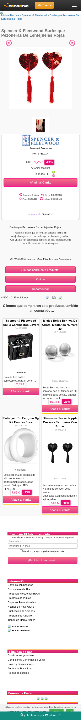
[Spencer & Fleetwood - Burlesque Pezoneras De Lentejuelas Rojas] (40, 78)
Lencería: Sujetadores (60, 259)
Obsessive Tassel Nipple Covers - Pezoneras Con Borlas (60, 422)
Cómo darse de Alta (19, 589)
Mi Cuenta (44, 5)
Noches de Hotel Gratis (21, 606)
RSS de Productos (20, 630)
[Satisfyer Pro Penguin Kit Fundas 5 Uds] (21, 445)
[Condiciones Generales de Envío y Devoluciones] (38, 698)
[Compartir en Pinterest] (60, 297)
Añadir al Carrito (40, 182)
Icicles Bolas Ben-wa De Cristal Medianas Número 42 (60, 325)
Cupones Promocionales (22, 602)
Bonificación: (40, 214)
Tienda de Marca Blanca (21, 620)
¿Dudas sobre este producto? (40, 269)
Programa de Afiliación (20, 615)
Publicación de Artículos (21, 611)
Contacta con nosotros (20, 585)
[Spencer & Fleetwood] (40, 140)
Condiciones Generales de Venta (26, 659)
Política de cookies (18, 672)
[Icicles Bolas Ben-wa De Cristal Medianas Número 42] (60, 351)
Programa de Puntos (19, 598)
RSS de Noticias (19, 626)
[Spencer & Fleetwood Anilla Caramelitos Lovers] (21, 347)
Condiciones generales (21, 655)
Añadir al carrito (21, 391)
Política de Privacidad (20, 668)
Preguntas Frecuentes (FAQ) (24, 593)
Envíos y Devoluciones (20, 664)
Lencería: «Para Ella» (37, 259)
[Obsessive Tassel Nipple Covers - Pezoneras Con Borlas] (60, 452)
